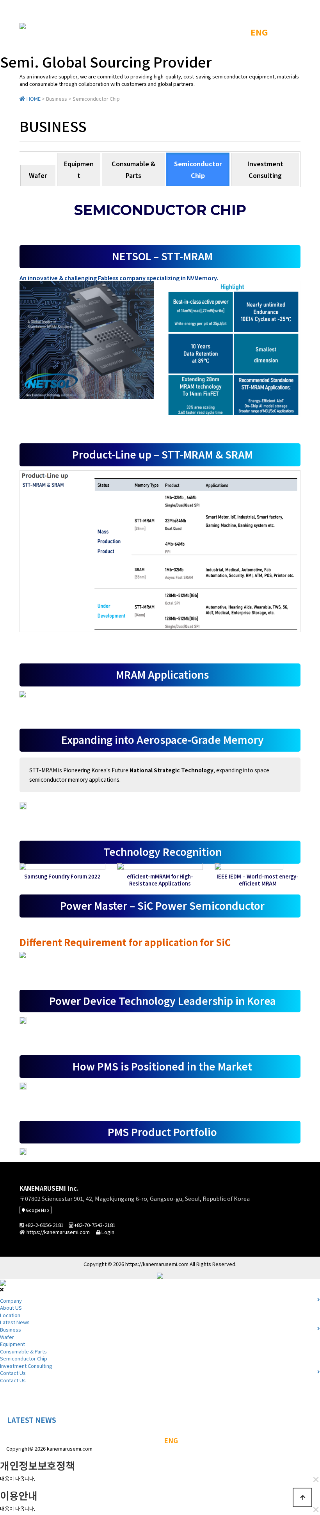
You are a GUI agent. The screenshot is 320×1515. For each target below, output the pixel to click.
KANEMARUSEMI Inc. (49, 1188)
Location (10, 1315)
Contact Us (1, 1420)
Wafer (38, 175)
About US (11, 1307)
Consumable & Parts (133, 169)
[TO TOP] (302, 1497)
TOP (234, 32)
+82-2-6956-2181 (44, 1225)
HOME (33, 98)
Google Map (37, 1210)
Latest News (15, 1322)
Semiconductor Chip (198, 169)
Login (107, 1232)
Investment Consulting (265, 169)
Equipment (79, 169)
